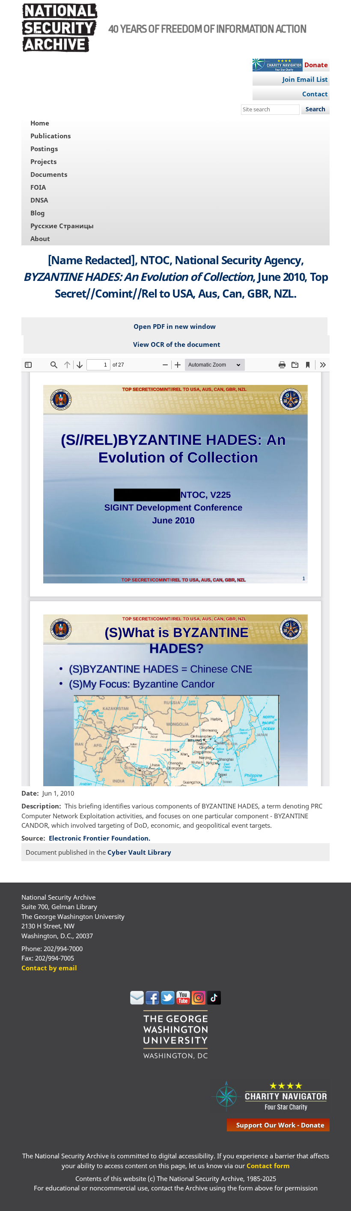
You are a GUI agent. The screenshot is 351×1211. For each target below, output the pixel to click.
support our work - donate (280, 1125)
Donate (316, 64)
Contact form (268, 1165)
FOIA (38, 187)
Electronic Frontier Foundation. (99, 838)
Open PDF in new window (175, 326)
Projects (43, 161)
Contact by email (49, 967)
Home (39, 123)
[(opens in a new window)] (137, 1002)
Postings (44, 148)
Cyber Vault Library (139, 852)
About (40, 238)
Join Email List (305, 79)
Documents (48, 174)
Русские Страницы (62, 225)
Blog (37, 213)
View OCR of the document (176, 344)
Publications (50, 135)
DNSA (39, 200)
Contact (315, 93)
